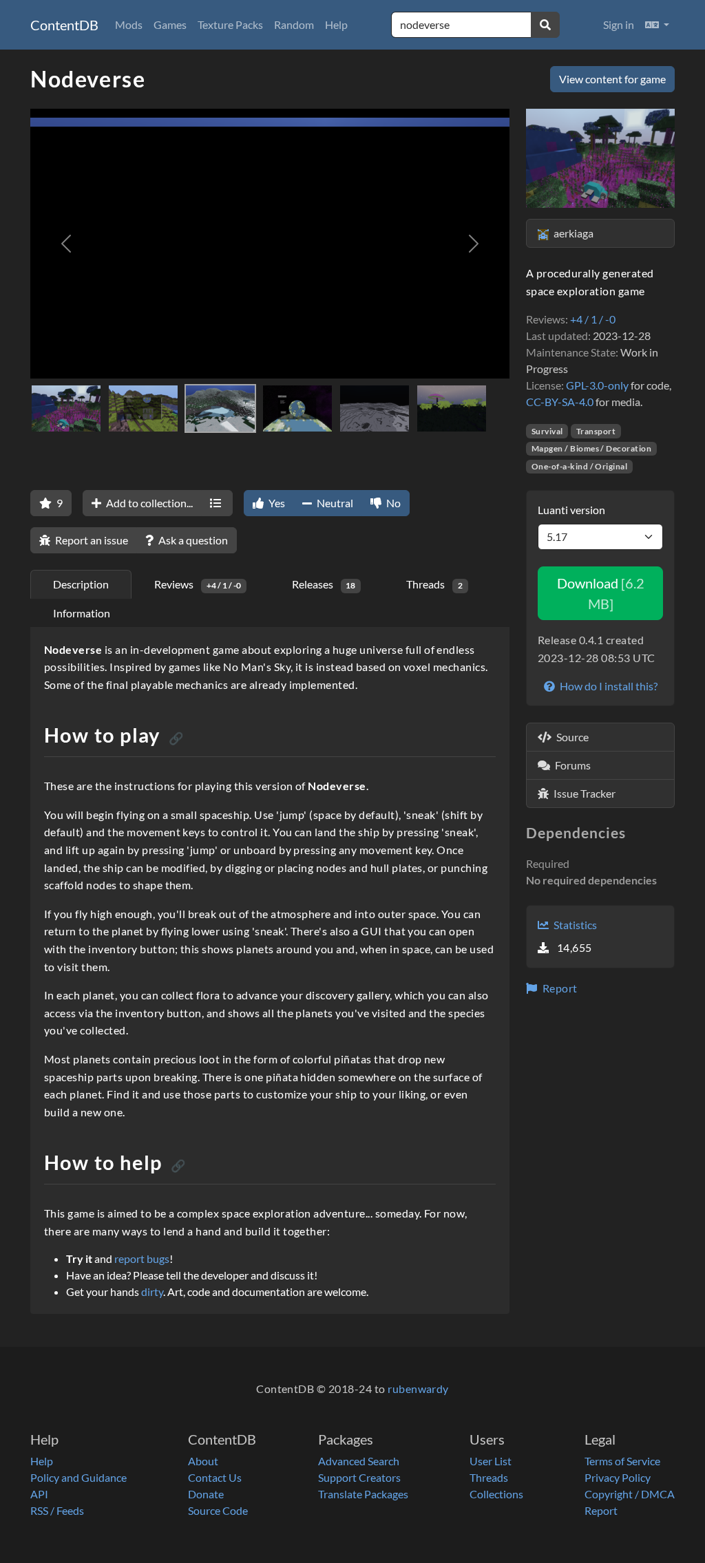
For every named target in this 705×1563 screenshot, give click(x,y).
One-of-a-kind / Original (580, 466)
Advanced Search (358, 1460)
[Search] (545, 25)
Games (170, 24)
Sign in (618, 24)
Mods (129, 24)
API (39, 1493)
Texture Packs (230, 24)
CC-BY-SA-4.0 (559, 401)
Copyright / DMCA (630, 1493)
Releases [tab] (324, 584)
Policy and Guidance (78, 1477)
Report (558, 988)
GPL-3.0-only (597, 385)
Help (336, 24)
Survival (547, 431)
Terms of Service (622, 1460)
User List (491, 1460)
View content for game (612, 78)
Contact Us (215, 1477)
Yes (275, 502)
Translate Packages (363, 1493)
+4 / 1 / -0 (592, 319)
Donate (206, 1493)
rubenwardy (418, 1388)
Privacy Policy (618, 1477)
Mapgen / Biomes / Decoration (591, 448)
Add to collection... (148, 502)
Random (294, 24)
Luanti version (571, 509)
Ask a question (192, 539)
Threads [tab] (434, 584)
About (203, 1460)
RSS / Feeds (57, 1510)
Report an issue (90, 539)
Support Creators (359, 1477)
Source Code (218, 1510)
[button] (657, 25)
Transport (595, 431)
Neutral (334, 502)
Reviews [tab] (197, 584)
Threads (489, 1477)
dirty (152, 1291)
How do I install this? (607, 685)
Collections (496, 1493)
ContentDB (64, 25)
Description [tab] (81, 584)
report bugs (141, 1258)
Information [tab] (81, 612)
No (392, 502)
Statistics (574, 924)
